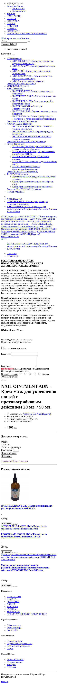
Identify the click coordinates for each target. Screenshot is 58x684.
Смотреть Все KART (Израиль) (22, 121)
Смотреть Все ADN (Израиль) (21, 83)
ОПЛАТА (11, 18)
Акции (10, 648)
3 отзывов (6, 461)
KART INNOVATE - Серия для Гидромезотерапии (27, 107)
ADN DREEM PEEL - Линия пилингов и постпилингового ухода (32, 77)
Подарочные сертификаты (19, 643)
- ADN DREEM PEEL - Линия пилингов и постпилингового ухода (27, 225)
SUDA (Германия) (15, 144)
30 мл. (7, 444)
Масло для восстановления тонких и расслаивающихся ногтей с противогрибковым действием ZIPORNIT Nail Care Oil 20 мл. (25, 567)
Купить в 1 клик (9, 453)
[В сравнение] (5, 380)
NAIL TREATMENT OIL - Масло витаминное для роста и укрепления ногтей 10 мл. (26, 507)
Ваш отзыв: (6, 366)
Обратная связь (14, 625)
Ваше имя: (6, 354)
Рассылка (11, 667)
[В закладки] (2, 380)
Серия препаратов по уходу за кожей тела (32, 187)
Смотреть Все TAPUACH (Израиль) (24, 189)
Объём (4, 442)
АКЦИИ (11, 23)
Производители (14, 641)
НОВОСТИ (12, 26)
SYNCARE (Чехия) (46, 231)
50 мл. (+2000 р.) (12, 447)
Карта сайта (12, 630)
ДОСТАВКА (13, 21)
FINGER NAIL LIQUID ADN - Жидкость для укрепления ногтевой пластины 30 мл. (24, 535)
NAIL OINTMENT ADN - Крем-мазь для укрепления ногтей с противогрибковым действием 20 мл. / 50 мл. (32, 209)
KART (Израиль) (15, 88)
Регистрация (18, 8)
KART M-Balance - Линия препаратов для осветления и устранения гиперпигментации (34, 117)
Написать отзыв (20, 461)
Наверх (4, 681)
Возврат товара (14, 627)
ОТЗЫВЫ (11, 28)
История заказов (15, 662)
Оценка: (5, 374)
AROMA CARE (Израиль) (19, 124)
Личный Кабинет (15, 659)
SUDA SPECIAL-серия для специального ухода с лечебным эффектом (32, 147)
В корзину (6, 456)
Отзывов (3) (12, 256)
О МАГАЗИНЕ (14, 16)
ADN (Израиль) (14, 58)
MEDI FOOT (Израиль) (18, 86)
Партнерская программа (18, 646)
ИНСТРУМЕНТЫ (15, 192)
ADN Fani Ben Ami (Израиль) (37, 414)
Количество (6, 450)
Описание (11, 253)
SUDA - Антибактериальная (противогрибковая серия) (26, 167)
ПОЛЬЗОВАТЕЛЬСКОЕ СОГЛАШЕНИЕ (27, 33)
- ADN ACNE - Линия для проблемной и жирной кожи (26, 222)
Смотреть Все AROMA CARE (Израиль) (26, 141)
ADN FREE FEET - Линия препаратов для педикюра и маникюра (32, 62)
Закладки (11, 664)
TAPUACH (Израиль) (17, 174)
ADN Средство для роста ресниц (28, 81)
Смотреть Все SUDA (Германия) (22, 171)
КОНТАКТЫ (13, 31)
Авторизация (18, 11)
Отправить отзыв (9, 377)
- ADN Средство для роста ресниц (26, 227)
